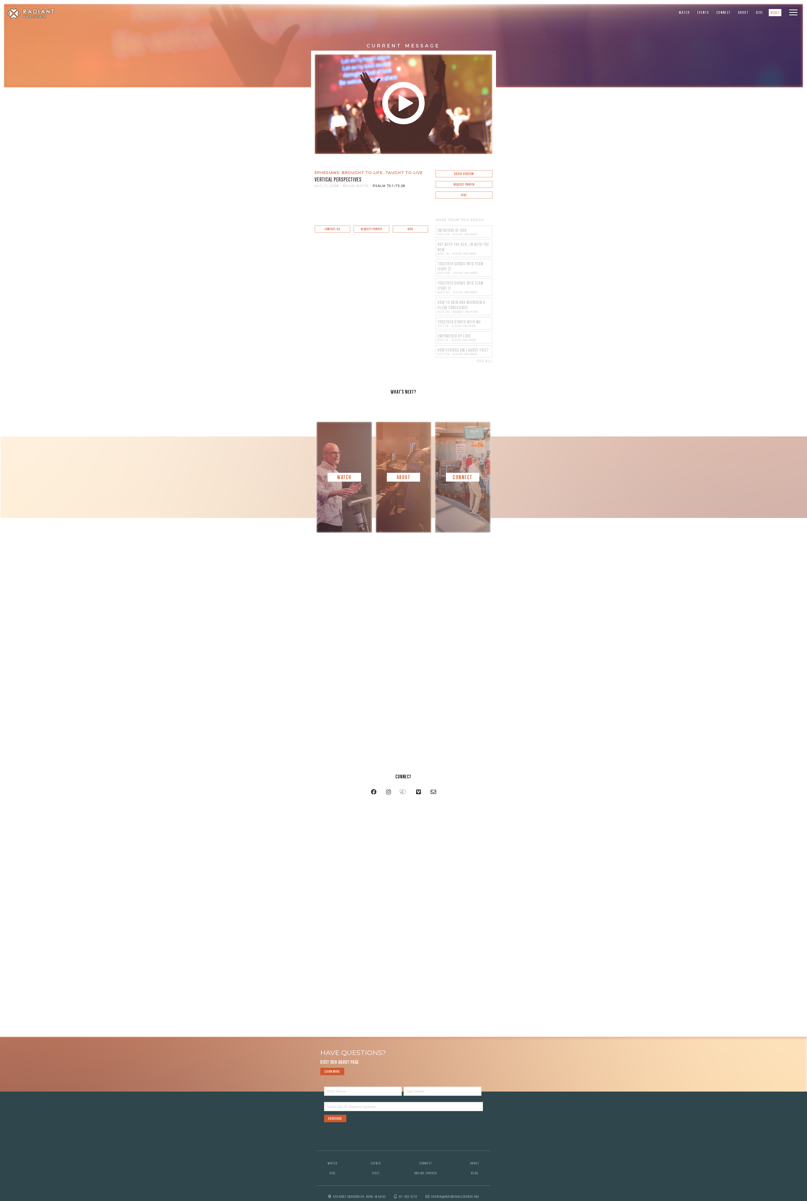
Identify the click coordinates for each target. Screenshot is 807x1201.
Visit (775, 13)
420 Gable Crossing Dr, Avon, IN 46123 (359, 1196)
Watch (684, 12)
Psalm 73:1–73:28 (389, 186)
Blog (474, 1173)
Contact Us (332, 229)
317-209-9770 (408, 1196)
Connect (723, 12)
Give (759, 12)
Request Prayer (464, 184)
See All (484, 361)
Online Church (425, 1173)
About (743, 12)
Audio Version (464, 174)
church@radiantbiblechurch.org (455, 1196)
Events (703, 12)
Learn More (332, 1071)
